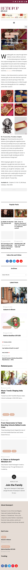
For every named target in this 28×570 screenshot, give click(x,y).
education (6, 414)
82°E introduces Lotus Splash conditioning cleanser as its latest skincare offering (7, 246)
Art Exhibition (7, 451)
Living (7, 33)
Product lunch (14, 33)
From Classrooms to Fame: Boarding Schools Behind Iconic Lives (13, 425)
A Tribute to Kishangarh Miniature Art (10, 461)
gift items (9, 70)
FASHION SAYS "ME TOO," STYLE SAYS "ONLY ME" (20, 245)
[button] (14, 22)
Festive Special (7, 327)
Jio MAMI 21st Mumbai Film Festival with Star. (7, 223)
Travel (5, 301)
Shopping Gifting (9, 36)
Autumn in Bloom (9, 309)
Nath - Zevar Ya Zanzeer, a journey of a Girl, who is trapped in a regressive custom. (20, 225)
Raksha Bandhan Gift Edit (12, 335)
